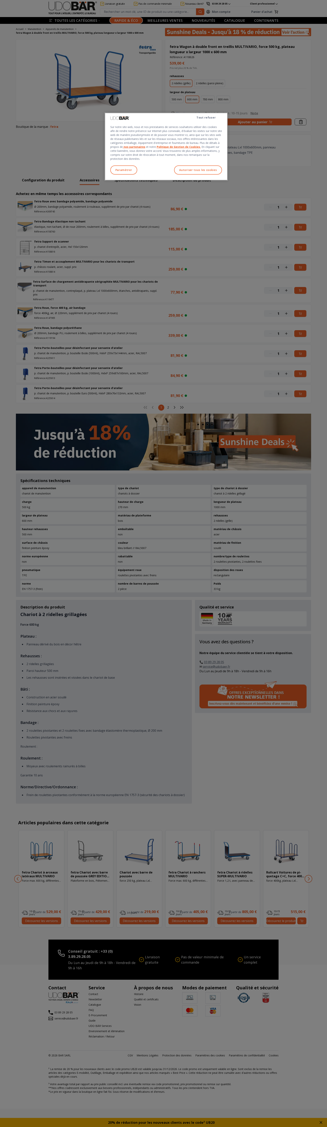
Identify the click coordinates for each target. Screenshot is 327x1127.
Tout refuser (206, 117)
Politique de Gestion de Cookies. (179, 147)
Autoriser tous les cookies (198, 170)
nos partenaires (134, 147)
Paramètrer (123, 170)
